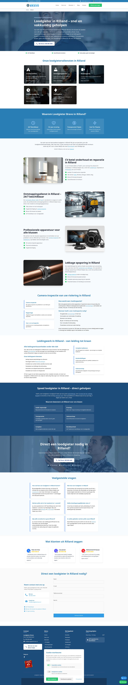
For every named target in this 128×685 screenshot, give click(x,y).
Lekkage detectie (71, 274)
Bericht (55, 600)
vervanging (68, 169)
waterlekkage (71, 394)
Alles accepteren (52, 679)
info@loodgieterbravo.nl (31, 641)
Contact (84, 5)
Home (57, 5)
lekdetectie (26, 239)
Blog (78, 5)
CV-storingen (50, 509)
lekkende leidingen (40, 361)
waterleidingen (32, 351)
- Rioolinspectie (48, 647)
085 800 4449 (28, 639)
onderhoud (93, 167)
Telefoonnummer (58, 593)
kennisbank (71, 146)
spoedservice (35, 492)
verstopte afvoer (30, 200)
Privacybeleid (79, 679)
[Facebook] (24, 657)
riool (41, 200)
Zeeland (72, 149)
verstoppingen (89, 306)
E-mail (55, 586)
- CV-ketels (47, 642)
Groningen (68, 644)
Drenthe (67, 635)
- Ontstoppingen (48, 644)
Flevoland (67, 637)
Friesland (67, 640)
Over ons (63, 5)
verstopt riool (59, 395)
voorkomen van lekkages (85, 268)
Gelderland (68, 642)
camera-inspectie (41, 209)
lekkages (43, 509)
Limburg (67, 647)
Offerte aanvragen (95, 5)
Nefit (75, 174)
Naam (55, 579)
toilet (37, 200)
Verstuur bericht (79, 615)
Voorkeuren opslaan (66, 679)
